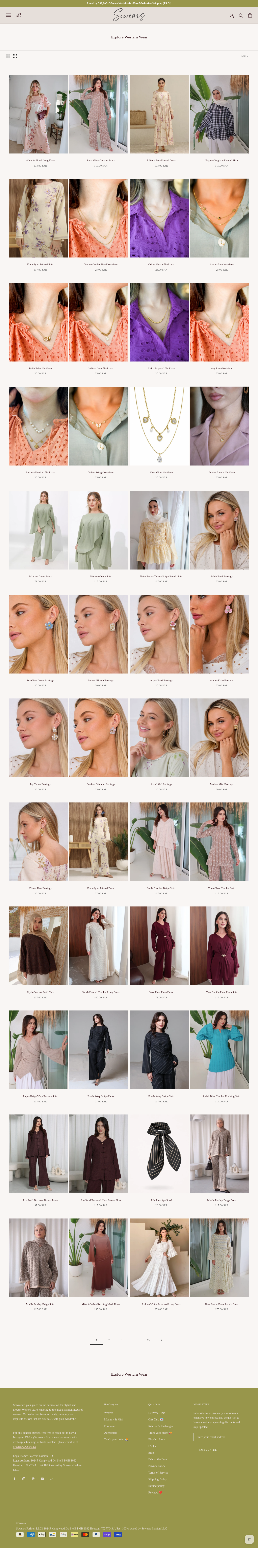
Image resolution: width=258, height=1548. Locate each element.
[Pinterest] (33, 1478)
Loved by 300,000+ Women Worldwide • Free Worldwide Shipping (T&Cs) (129, 3)
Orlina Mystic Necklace (161, 264)
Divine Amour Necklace (222, 472)
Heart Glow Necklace (161, 472)
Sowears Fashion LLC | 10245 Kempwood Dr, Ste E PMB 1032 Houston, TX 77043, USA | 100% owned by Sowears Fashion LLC (91, 1528)
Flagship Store (156, 1439)
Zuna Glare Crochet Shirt (221, 888)
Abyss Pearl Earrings (161, 680)
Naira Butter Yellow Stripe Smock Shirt (161, 576)
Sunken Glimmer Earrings (101, 784)
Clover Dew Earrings (40, 888)
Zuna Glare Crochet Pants (101, 160)
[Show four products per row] (15, 56)
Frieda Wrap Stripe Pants (100, 1096)
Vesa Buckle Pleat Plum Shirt (222, 992)
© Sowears (21, 1523)
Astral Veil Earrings (161, 784)
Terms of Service (158, 1472)
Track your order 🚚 (116, 1439)
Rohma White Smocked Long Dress (161, 1304)
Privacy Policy (156, 1466)
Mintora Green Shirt (101, 576)
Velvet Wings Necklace (100, 472)
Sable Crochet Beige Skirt (161, 888)
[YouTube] (42, 1478)
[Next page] (161, 1340)
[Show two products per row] (8, 56)
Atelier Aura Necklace (222, 264)
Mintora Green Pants (40, 576)
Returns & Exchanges (160, 1426)
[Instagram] (23, 1478)
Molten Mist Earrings (221, 784)
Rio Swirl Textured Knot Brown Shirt (101, 1200)
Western (108, 1412)
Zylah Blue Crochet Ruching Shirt (221, 1096)
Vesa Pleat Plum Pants (161, 992)
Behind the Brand (158, 1459)
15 (148, 1340)
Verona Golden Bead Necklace (101, 264)
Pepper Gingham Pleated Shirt (221, 160)
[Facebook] (14, 1478)
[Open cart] (250, 15)
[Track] (19, 15)
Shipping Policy (157, 1479)
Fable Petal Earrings (222, 576)
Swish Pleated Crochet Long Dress (101, 992)
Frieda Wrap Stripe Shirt (161, 1096)
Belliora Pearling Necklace (40, 472)
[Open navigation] (8, 15)
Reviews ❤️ (155, 1492)
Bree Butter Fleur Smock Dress (221, 1304)
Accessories (110, 1432)
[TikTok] (51, 1478)
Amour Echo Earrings (221, 680)
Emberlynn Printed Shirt (40, 264)
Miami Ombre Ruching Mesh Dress (101, 1304)
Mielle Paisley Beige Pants (221, 1200)
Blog (151, 1452)
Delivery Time (156, 1412)
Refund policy (156, 1485)
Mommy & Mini (113, 1419)
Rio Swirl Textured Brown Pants (40, 1200)
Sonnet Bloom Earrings (100, 680)
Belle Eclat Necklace (40, 368)
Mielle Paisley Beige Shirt (40, 1304)
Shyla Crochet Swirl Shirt (40, 992)
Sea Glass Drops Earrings (40, 680)
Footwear (109, 1426)
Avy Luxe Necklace (221, 368)
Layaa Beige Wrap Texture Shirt (40, 1096)
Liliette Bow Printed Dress (161, 160)
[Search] (241, 15)
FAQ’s (152, 1446)
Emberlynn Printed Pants (100, 888)
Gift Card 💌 (155, 1419)
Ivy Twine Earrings (40, 784)
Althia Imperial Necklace (161, 368)
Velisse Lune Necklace (100, 368)
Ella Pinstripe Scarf (161, 1200)
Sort (243, 56)
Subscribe (208, 1449)
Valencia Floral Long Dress (40, 160)
